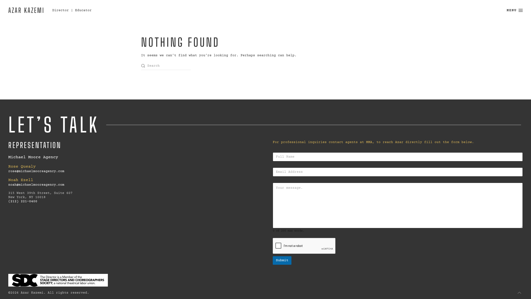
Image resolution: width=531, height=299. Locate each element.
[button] (515, 10)
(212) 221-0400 (22, 201)
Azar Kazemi (26, 10)
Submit (282, 260)
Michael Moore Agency (33, 157)
